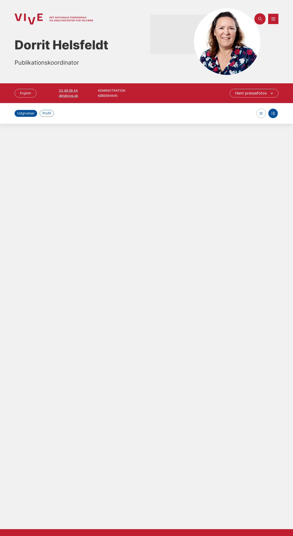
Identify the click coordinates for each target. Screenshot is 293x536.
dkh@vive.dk (68, 96)
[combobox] (254, 93)
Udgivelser (26, 113)
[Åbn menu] (273, 19)
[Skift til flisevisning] (261, 113)
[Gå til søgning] (260, 18)
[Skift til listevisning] (273, 113)
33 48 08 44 (68, 90)
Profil (46, 113)
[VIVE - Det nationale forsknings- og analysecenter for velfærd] (54, 19)
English (25, 93)
